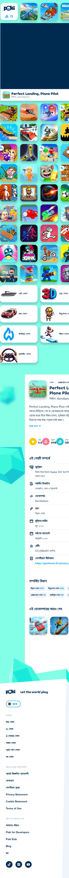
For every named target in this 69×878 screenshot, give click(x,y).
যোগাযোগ (10, 780)
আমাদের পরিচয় (12, 825)
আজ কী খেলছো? (11, 16)
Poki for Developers (17, 832)
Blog (8, 846)
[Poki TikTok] (9, 864)
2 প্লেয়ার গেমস (12, 736)
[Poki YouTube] (28, 864)
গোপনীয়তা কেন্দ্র (13, 787)
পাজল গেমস (11, 743)
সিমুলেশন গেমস (56, 588)
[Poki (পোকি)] (9, 8)
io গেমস (9, 729)
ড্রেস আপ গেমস (13, 750)
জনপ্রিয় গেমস (56, 595)
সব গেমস (9, 757)
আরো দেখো (33, 426)
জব (7, 853)
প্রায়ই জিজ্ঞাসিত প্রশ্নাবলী (17, 773)
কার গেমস (10, 722)
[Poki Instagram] (18, 864)
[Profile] (7, 16)
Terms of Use (14, 808)
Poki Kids (11, 839)
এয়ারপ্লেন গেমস (38, 595)
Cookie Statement (16, 801)
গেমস (51, 382)
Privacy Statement (17, 794)
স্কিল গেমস (37, 588)
